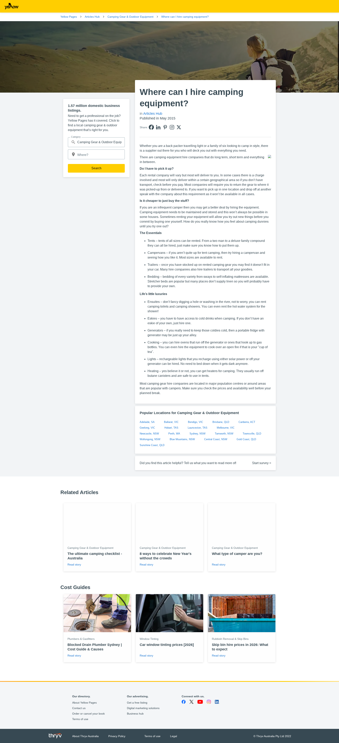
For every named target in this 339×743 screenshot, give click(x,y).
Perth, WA (174, 433)
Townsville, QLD (252, 433)
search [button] (73, 142)
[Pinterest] (165, 127)
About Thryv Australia (85, 736)
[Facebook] (151, 127)
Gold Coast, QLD (246, 439)
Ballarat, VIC (171, 422)
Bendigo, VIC (195, 422)
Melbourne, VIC (225, 427)
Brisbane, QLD (220, 422)
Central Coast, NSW (215, 439)
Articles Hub (92, 16)
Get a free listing (137, 702)
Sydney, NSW (197, 433)
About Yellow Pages (84, 702)
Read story (74, 564)
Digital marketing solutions (143, 708)
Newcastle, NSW (149, 433)
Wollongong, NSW (150, 439)
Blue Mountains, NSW (182, 439)
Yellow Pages (68, 16)
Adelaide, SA (147, 422)
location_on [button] (73, 154)
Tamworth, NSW (224, 433)
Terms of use (80, 719)
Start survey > (261, 463)
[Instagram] (172, 127)
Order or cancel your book (88, 713)
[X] (178, 127)
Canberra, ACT (247, 422)
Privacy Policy (116, 736)
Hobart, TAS (171, 427)
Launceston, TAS (197, 427)
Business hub (135, 713)
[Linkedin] (158, 127)
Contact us (79, 708)
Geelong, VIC (147, 427)
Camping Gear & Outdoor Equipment (130, 16)
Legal (173, 736)
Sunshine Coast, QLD (152, 445)
